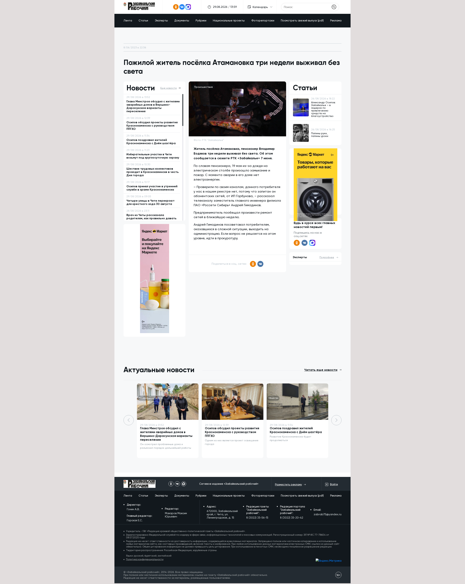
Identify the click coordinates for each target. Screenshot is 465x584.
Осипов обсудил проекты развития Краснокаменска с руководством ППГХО (232, 432)
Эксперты (161, 20)
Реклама (335, 20)
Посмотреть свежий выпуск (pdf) (302, 20)
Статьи (143, 20)
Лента (128, 20)
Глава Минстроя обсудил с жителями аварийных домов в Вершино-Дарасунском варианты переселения (166, 433)
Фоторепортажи (262, 20)
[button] (336, 420)
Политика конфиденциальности (144, 559)
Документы (181, 20)
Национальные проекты (229, 20)
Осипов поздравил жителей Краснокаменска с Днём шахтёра (296, 430)
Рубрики (201, 20)
